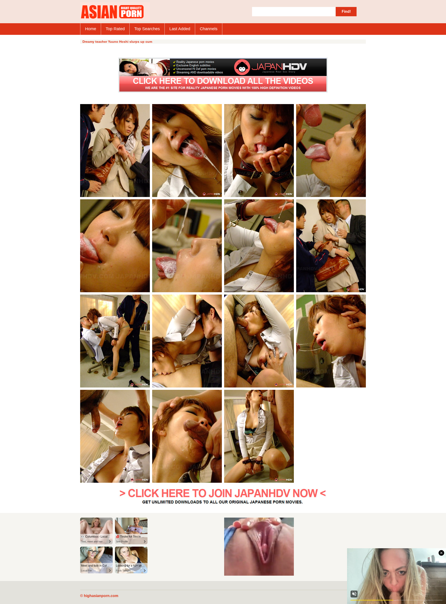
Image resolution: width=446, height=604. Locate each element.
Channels (208, 28)
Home (90, 28)
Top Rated (115, 28)
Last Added (179, 28)
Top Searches (147, 28)
